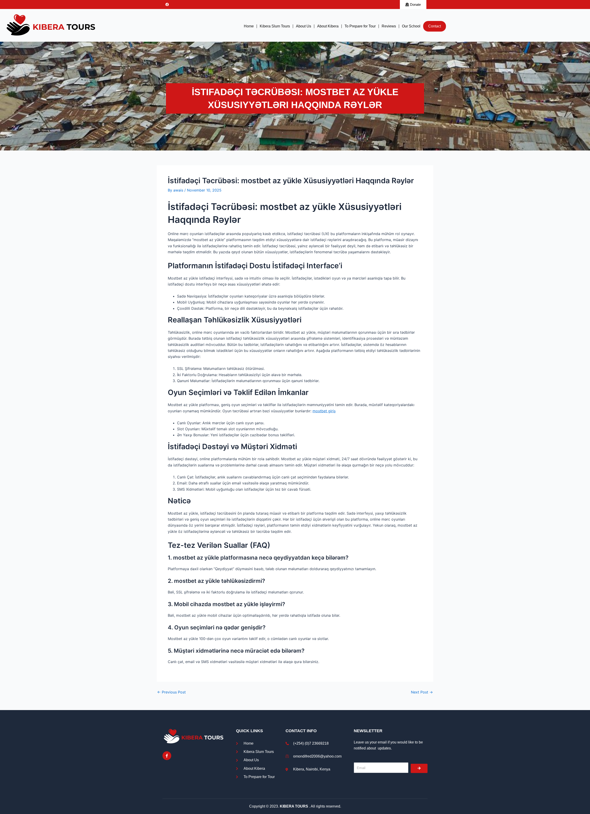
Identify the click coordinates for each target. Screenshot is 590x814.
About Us (303, 26)
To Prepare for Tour (360, 26)
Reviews (389, 26)
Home (249, 26)
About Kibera (328, 26)
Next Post (422, 692)
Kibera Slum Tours (275, 26)
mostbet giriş (324, 411)
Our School (411, 26)
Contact (434, 26)
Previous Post (171, 692)
